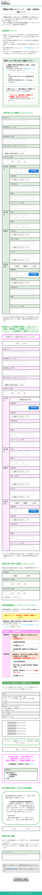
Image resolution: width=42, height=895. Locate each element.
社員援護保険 (13, 774)
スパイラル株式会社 (25, 625)
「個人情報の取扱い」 (29, 48)
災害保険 (11, 776)
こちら (32, 764)
